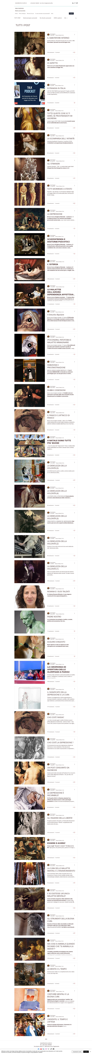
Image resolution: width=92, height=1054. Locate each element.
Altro (65, 18)
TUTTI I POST (17, 18)
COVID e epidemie (58, 18)
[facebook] (75, 3)
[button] (76, 18)
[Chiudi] (90, 1051)
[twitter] (77, 3)
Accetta (86, 1051)
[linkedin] (73, 3)
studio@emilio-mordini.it (21, 3)
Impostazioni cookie (77, 1051)
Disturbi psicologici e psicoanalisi (30, 18)
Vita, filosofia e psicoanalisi (45, 18)
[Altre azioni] (75, 34)
